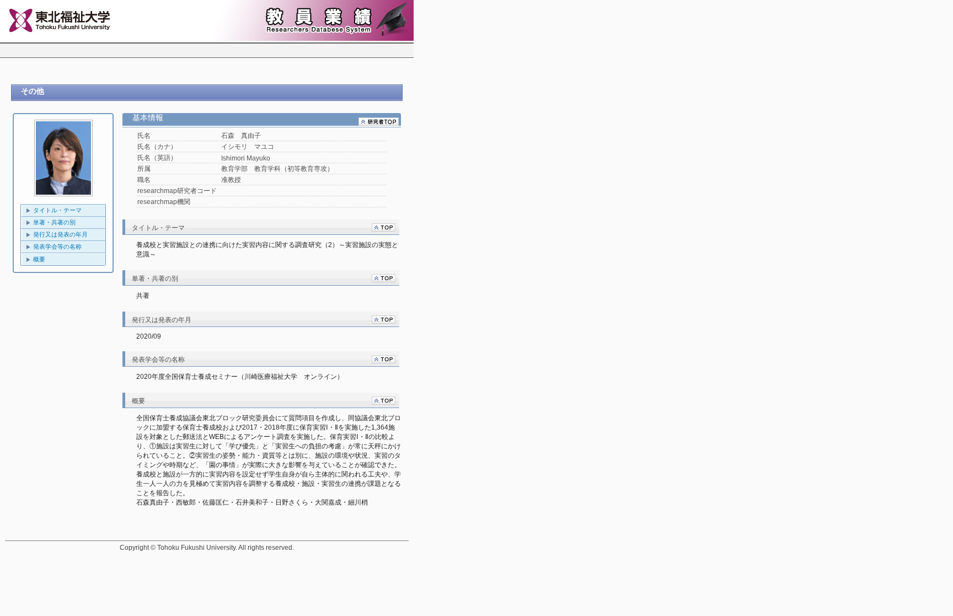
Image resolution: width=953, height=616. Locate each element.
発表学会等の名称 (57, 246)
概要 (39, 259)
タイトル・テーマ (57, 210)
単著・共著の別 (54, 222)
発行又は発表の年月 (60, 234)
